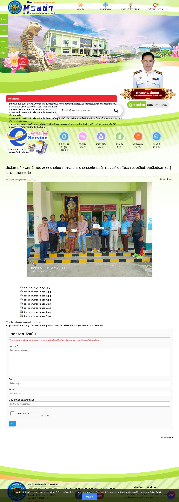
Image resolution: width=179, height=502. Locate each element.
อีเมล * (12, 389)
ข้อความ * (13, 346)
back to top (167, 437)
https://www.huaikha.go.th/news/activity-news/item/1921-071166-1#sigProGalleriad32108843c (54, 325)
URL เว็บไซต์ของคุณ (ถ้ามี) (21, 399)
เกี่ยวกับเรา (139, 487)
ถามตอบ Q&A (64, 145)
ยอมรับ (89, 496)
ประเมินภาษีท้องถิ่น (120, 145)
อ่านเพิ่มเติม (156, 492)
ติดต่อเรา (151, 487)
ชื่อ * (11, 379)
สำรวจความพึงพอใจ (82, 145)
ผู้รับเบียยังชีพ (101, 145)
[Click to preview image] (89, 229)
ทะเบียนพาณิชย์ (138, 145)
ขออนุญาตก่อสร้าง (156, 145)
